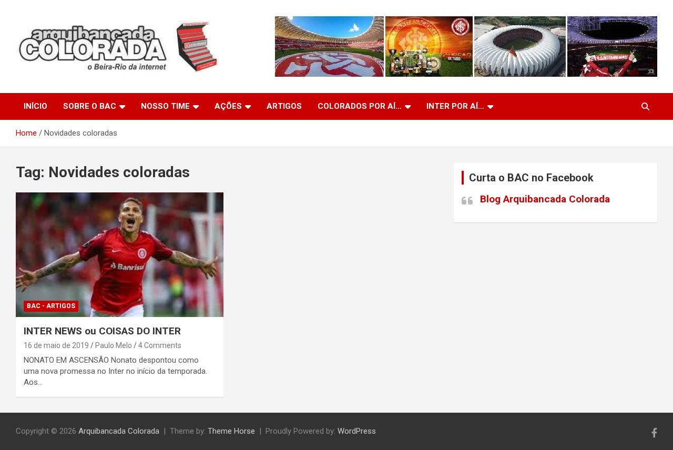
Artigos (284, 106)
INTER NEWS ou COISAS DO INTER (102, 331)
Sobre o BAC (89, 106)
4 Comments (159, 345)
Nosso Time (165, 106)
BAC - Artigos (51, 306)
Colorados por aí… (360, 106)
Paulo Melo (113, 345)
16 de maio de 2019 (56, 345)
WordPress (357, 431)
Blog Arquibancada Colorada (545, 199)
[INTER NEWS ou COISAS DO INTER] (119, 255)
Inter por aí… (455, 106)
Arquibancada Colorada (118, 431)
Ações (228, 106)
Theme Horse (231, 431)
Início (35, 106)
